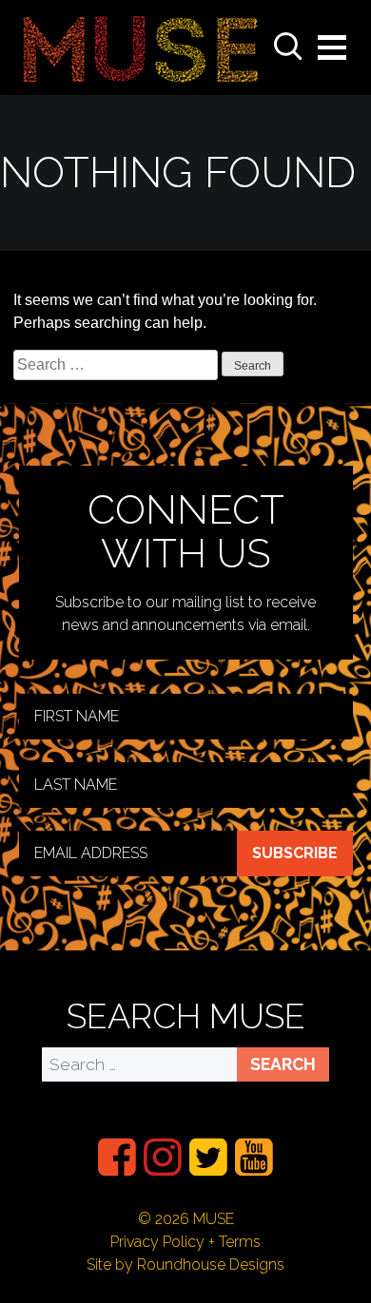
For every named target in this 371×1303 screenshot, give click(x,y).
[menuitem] (117, 1157)
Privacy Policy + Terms (185, 1242)
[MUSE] (140, 47)
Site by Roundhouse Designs (185, 1264)
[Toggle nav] (332, 47)
